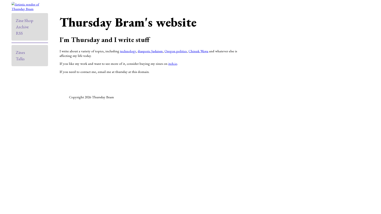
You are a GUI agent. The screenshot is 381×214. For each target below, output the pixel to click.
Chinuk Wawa (198, 51)
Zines (20, 52)
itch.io (172, 63)
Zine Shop (24, 20)
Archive (22, 27)
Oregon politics (176, 51)
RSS (19, 33)
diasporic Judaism (150, 51)
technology (128, 51)
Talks (20, 58)
